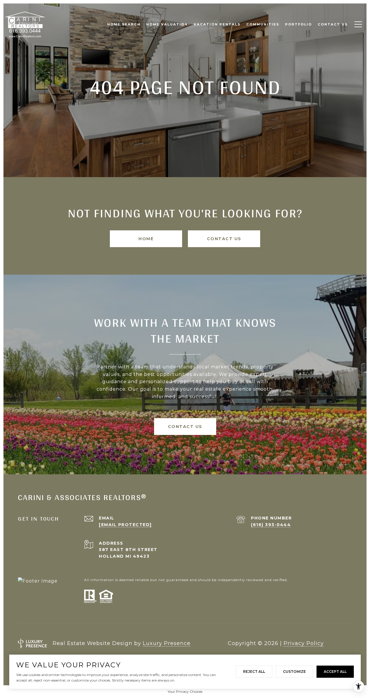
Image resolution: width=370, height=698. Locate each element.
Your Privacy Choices (185, 691)
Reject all (254, 671)
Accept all (335, 671)
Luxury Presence (166, 643)
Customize (294, 671)
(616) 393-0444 (271, 524)
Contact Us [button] (224, 238)
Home (145, 238)
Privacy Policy (304, 643)
